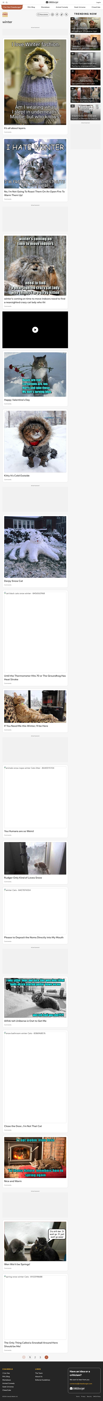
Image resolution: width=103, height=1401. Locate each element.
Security (89, 1396)
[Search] (7, 2)
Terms (78, 1396)
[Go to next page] (46, 1357)
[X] (66, 14)
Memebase (6, 1380)
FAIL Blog (6, 1376)
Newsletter (44, 15)
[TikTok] (61, 14)
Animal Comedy (8, 1383)
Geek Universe (8, 1387)
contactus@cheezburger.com (81, 1384)
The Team (39, 1373)
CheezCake (6, 1390)
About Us (38, 1376)
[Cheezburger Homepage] (52, 2)
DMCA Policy (97, 1396)
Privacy (83, 1396)
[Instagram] (52, 14)
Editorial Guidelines (42, 1380)
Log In (98, 2)
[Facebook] (57, 14)
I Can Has (6, 1373)
